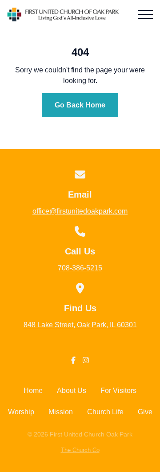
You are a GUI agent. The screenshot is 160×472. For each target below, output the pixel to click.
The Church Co (80, 450)
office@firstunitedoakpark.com (80, 211)
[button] (145, 14)
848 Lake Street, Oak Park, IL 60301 (80, 325)
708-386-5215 (80, 268)
